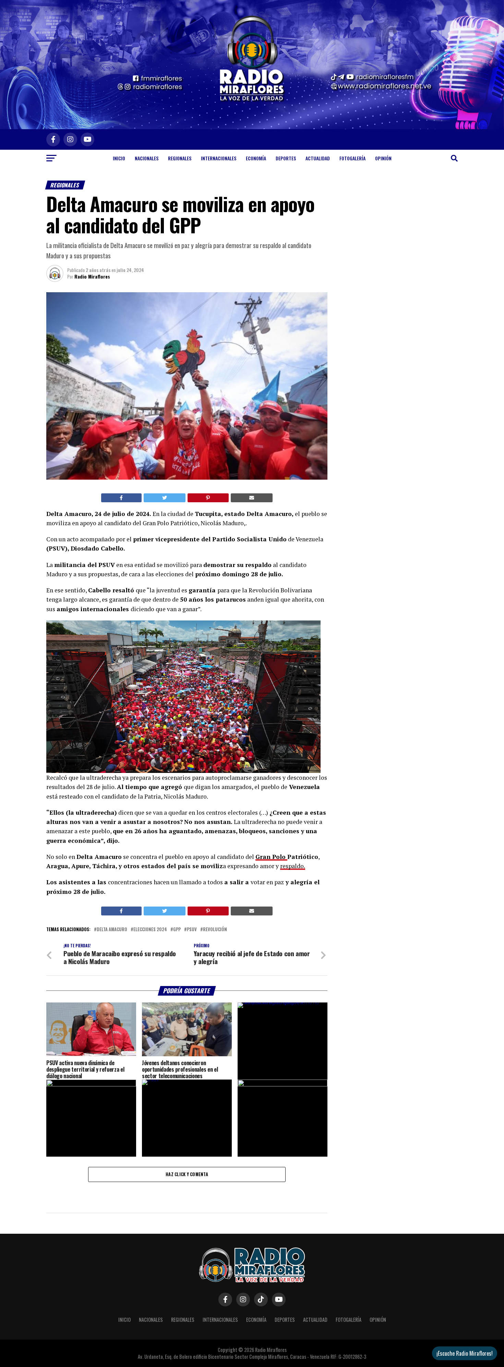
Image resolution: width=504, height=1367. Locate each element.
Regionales (179, 158)
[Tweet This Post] (165, 497)
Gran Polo (271, 857)
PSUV (192, 929)
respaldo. (292, 866)
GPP (177, 929)
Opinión (383, 158)
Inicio (119, 158)
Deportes (286, 158)
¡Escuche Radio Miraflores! (464, 1353)
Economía (256, 158)
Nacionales (146, 158)
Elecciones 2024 (150, 929)
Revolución (215, 929)
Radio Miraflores (92, 276)
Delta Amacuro (112, 929)
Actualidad (317, 158)
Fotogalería (352, 158)
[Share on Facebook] (121, 497)
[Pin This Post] (208, 497)
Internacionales (218, 158)
